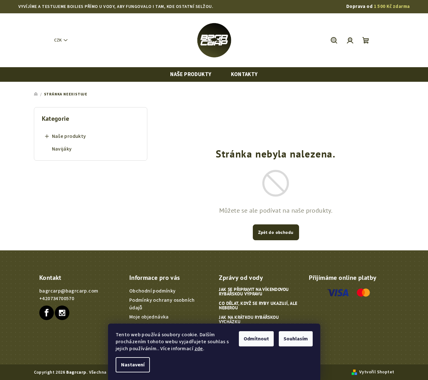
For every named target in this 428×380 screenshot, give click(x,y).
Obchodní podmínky (152, 290)
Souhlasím (296, 338)
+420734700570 (56, 298)
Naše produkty (69, 136)
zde (199, 348)
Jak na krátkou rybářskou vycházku (249, 319)
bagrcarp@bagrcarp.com (68, 290)
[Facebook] (46, 313)
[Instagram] (62, 313)
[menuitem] (191, 74)
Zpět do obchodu (276, 232)
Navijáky (62, 148)
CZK (58, 40)
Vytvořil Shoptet (376, 372)
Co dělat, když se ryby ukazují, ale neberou (258, 305)
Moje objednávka (149, 316)
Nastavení (132, 364)
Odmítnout (256, 338)
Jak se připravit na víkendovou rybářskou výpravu (254, 291)
